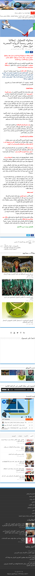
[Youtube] (14, 332)
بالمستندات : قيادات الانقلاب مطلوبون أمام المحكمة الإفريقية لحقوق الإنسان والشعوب (12, 247)
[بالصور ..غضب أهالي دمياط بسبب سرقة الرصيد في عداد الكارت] (29, 442)
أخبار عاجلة (32, 496)
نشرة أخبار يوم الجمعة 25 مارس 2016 (22, 242)
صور (12, 48)
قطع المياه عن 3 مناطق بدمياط (22, 13)
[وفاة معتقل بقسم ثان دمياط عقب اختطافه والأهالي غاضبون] (29, 471)
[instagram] (11, 332)
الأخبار (26, 16)
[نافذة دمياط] (17, 5)
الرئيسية (31, 16)
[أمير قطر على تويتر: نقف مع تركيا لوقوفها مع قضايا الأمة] (29, 464)
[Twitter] (17, 332)
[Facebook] (20, 332)
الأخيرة (26, 436)
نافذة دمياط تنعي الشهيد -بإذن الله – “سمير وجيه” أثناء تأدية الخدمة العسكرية (13, 524)
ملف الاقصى (32, 504)
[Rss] (24, 332)
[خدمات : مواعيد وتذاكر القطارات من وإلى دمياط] (29, 449)
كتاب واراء (32, 499)
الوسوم (14, 436)
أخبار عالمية (22, 16)
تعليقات (20, 436)
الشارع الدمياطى (30, 493)
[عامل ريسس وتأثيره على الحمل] (29, 456)
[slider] (4, 389)
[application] (17, 389)
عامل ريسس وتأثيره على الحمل (16, 454)
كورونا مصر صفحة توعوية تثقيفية (27, 516)
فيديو (33, 513)
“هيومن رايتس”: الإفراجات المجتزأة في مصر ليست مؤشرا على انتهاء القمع (14, 531)
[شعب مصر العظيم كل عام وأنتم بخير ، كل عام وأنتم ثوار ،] (29, 478)
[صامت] (8, 390)
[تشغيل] (31, 390)
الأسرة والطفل (31, 507)
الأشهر (31, 436)
